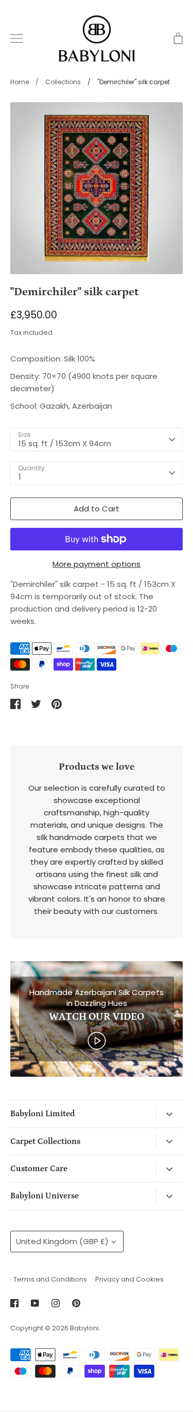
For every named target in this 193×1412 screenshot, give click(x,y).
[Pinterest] (76, 1303)
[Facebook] (14, 1303)
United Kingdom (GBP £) (62, 1241)
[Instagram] (55, 1303)
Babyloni (84, 1328)
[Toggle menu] (16, 38)
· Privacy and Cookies (128, 1279)
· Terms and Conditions (48, 1279)
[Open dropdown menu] (169, 1114)
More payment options (96, 564)
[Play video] (96, 1040)
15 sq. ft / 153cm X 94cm (65, 443)
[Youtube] (35, 1303)
